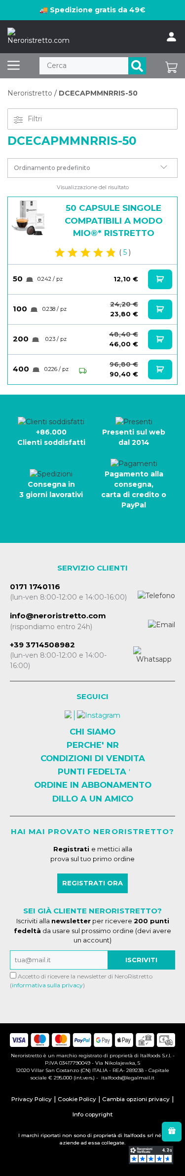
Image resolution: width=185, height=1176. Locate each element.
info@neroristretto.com (58, 615)
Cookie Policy (77, 1099)
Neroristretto (29, 93)
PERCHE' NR (93, 745)
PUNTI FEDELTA (92, 771)
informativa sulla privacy (47, 985)
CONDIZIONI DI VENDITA (92, 758)
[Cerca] (137, 65)
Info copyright (92, 1114)
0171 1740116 (35, 586)
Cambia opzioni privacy (136, 1099)
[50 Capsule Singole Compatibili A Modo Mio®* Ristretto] (29, 218)
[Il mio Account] (171, 37)
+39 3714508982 (42, 644)
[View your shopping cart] (171, 66)
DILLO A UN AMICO (92, 799)
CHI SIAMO (92, 732)
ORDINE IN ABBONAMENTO (92, 785)
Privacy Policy (31, 1099)
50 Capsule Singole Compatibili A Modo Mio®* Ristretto (114, 220)
